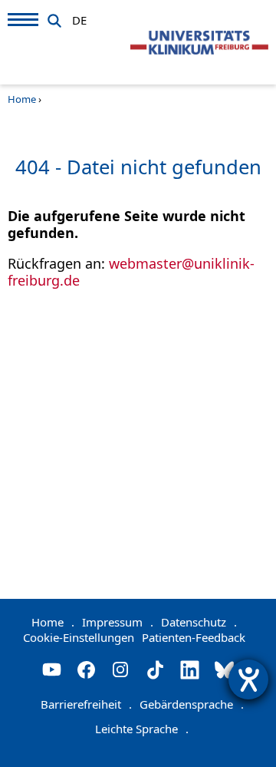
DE (79, 17)
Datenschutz (199, 622)
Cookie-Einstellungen (78, 637)
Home (22, 99)
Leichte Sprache (142, 728)
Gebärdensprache (192, 704)
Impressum (117, 622)
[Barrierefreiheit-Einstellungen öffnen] (248, 679)
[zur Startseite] (199, 43)
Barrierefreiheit (86, 704)
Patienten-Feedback (193, 637)
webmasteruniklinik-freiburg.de (131, 271)
